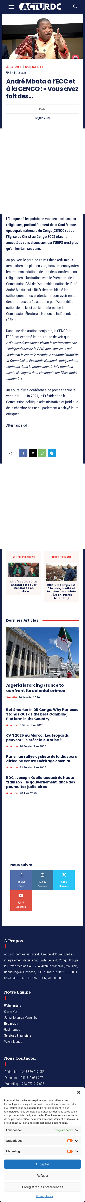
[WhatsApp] (42, 453)
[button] (79, 1092)
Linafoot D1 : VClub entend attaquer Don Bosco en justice (23, 586)
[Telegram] (52, 453)
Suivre (42, 871)
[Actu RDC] (42, 6)
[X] (33, 453)
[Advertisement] (42, 171)
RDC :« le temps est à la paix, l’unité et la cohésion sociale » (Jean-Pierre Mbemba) (61, 591)
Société (11, 697)
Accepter (42, 1164)
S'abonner (21, 891)
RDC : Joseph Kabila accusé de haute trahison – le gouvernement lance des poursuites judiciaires (40, 782)
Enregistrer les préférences (42, 1187)
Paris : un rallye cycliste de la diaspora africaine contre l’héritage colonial (41, 759)
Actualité (34, 66)
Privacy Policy (44, 1196)
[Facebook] (23, 453)
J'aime (21, 871)
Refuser (42, 1176)
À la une (13, 66)
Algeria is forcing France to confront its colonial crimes (35, 688)
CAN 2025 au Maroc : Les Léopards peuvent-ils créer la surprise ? (37, 737)
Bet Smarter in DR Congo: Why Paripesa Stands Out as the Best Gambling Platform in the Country (42, 714)
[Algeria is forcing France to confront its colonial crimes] (42, 652)
